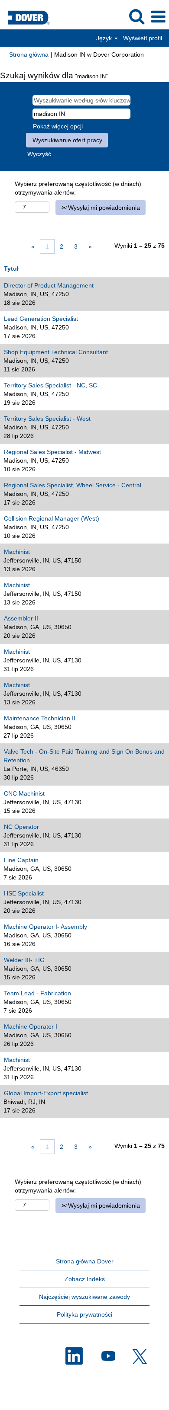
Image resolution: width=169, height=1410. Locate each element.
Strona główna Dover (85, 1261)
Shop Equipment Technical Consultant (56, 352)
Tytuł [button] (11, 268)
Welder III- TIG (24, 959)
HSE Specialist (24, 893)
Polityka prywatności (84, 1314)
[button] (158, 16)
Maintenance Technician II (39, 718)
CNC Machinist (24, 793)
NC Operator (21, 826)
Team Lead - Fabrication (37, 993)
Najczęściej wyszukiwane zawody (84, 1296)
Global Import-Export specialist (46, 1093)
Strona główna (29, 54)
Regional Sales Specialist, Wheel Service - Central (72, 485)
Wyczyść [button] (39, 153)
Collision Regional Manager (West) (51, 518)
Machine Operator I (30, 1026)
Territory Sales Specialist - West (47, 418)
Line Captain (21, 860)
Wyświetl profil (142, 38)
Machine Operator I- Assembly (45, 926)
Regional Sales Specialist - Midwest (52, 451)
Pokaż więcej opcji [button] (58, 126)
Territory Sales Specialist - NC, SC (50, 385)
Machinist (17, 551)
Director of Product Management (49, 285)
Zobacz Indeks (85, 1279)
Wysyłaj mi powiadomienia (103, 207)
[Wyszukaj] (136, 16)
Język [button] (105, 38)
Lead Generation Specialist (41, 318)
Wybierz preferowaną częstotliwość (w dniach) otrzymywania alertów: (78, 188)
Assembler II (21, 618)
